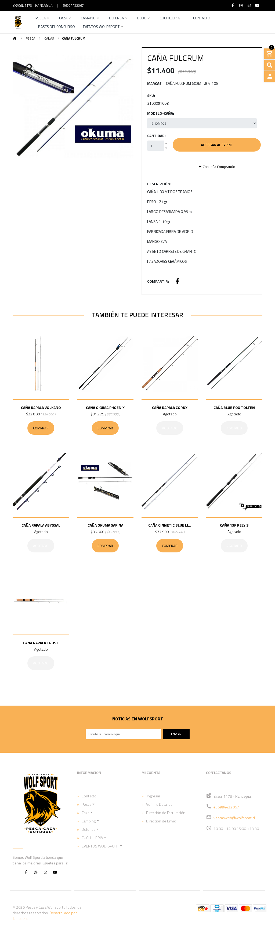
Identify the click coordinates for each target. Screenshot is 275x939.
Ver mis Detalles (159, 804)
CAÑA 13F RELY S (234, 525)
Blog (141, 18)
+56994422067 (72, 5)
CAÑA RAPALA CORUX (169, 407)
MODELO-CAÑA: (160, 113)
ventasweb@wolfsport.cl (234, 818)
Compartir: (158, 281)
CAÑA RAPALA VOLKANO (41, 407)
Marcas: (154, 83)
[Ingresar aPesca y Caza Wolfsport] (269, 76)
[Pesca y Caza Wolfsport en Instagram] (36, 872)
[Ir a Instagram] (241, 5)
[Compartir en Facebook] (177, 282)
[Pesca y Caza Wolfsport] (18, 22)
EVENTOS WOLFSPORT (101, 27)
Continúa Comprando (218, 166)
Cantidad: (156, 135)
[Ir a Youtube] (257, 5)
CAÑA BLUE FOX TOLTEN (234, 407)
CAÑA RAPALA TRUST (41, 643)
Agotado (170, 428)
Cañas (49, 38)
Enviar (176, 734)
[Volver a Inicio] (15, 38)
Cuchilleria (170, 18)
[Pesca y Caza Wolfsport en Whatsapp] (45, 872)
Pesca (40, 18)
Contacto (201, 18)
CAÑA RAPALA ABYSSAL (40, 525)
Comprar (41, 428)
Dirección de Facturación (165, 812)
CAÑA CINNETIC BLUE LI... (169, 525)
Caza (63, 18)
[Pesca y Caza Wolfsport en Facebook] (26, 872)
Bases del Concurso (56, 27)
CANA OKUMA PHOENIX (105, 407)
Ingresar (153, 796)
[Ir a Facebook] (232, 5)
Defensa (116, 18)
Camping (88, 18)
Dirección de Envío (161, 821)
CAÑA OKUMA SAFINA (105, 525)
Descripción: (159, 184)
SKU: (151, 95)
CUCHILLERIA (92, 837)
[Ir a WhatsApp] (249, 5)
